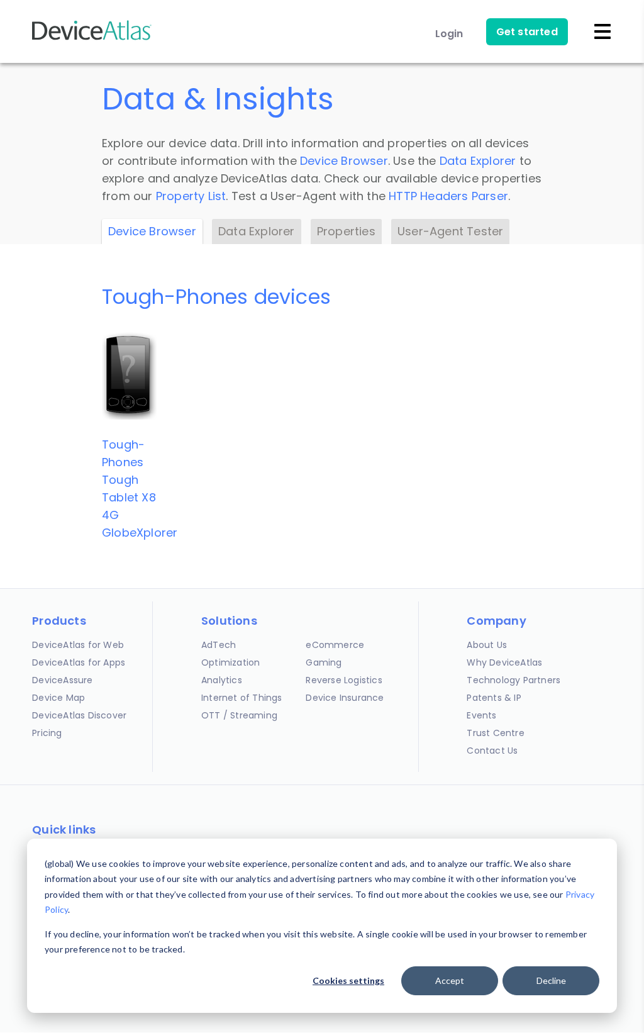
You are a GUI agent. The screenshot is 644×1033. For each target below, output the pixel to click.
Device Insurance (345, 697)
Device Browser (344, 161)
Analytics (221, 680)
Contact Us (492, 750)
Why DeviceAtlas (504, 662)
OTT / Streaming (239, 715)
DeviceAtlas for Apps (78, 662)
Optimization (230, 662)
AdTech (218, 645)
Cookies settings (348, 980)
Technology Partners (513, 680)
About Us (487, 645)
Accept (449, 980)
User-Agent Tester (450, 231)
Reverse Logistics (344, 680)
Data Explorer (478, 161)
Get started (527, 32)
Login (449, 33)
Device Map (58, 697)
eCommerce (335, 645)
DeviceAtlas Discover (79, 715)
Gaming (323, 662)
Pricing (47, 733)
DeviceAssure (62, 680)
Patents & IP (494, 697)
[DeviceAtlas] (92, 39)
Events (481, 715)
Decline (551, 980)
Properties (346, 231)
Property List (191, 196)
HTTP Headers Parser (448, 196)
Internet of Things (241, 697)
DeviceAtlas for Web (78, 645)
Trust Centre (495, 733)
